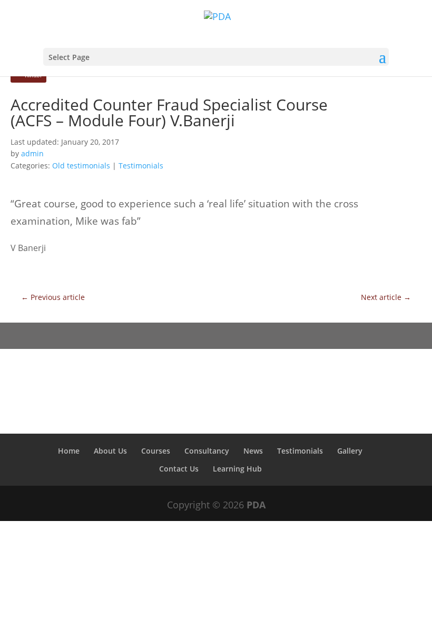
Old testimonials (81, 166)
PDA (256, 504)
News (253, 451)
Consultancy (206, 451)
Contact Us (179, 469)
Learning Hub (237, 469)
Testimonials (141, 166)
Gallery (349, 451)
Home (69, 451)
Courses (155, 451)
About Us (110, 451)
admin (32, 153)
